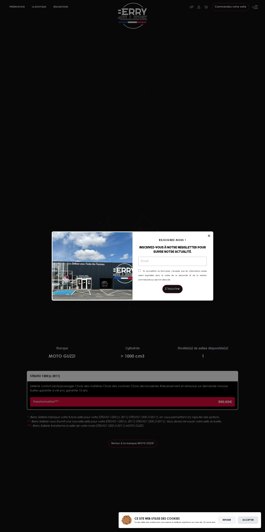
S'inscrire (172, 289)
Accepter (248, 520)
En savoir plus (209, 522)
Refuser (227, 520)
